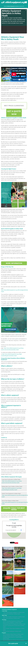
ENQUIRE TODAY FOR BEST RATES (14, 509)
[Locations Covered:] (1, 2)
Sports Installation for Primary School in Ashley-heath (13, 640)
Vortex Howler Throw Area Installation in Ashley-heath (14, 629)
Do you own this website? (11, 530)
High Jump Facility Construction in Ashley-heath (14, 616)
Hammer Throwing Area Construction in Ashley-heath (14, 626)
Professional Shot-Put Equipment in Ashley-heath (14, 624)
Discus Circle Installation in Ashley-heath (12, 622)
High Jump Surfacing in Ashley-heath (11, 618)
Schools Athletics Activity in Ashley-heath (12, 635)
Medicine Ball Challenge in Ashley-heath (12, 631)
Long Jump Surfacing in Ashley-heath (11, 613)
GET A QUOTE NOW (14, 112)
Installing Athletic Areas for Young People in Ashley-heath (13, 638)
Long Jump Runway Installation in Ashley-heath (13, 612)
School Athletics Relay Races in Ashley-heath (13, 634)
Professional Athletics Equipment (9, 609)
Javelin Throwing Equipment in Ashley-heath (13, 621)
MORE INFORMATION (14, 263)
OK (21, 530)
